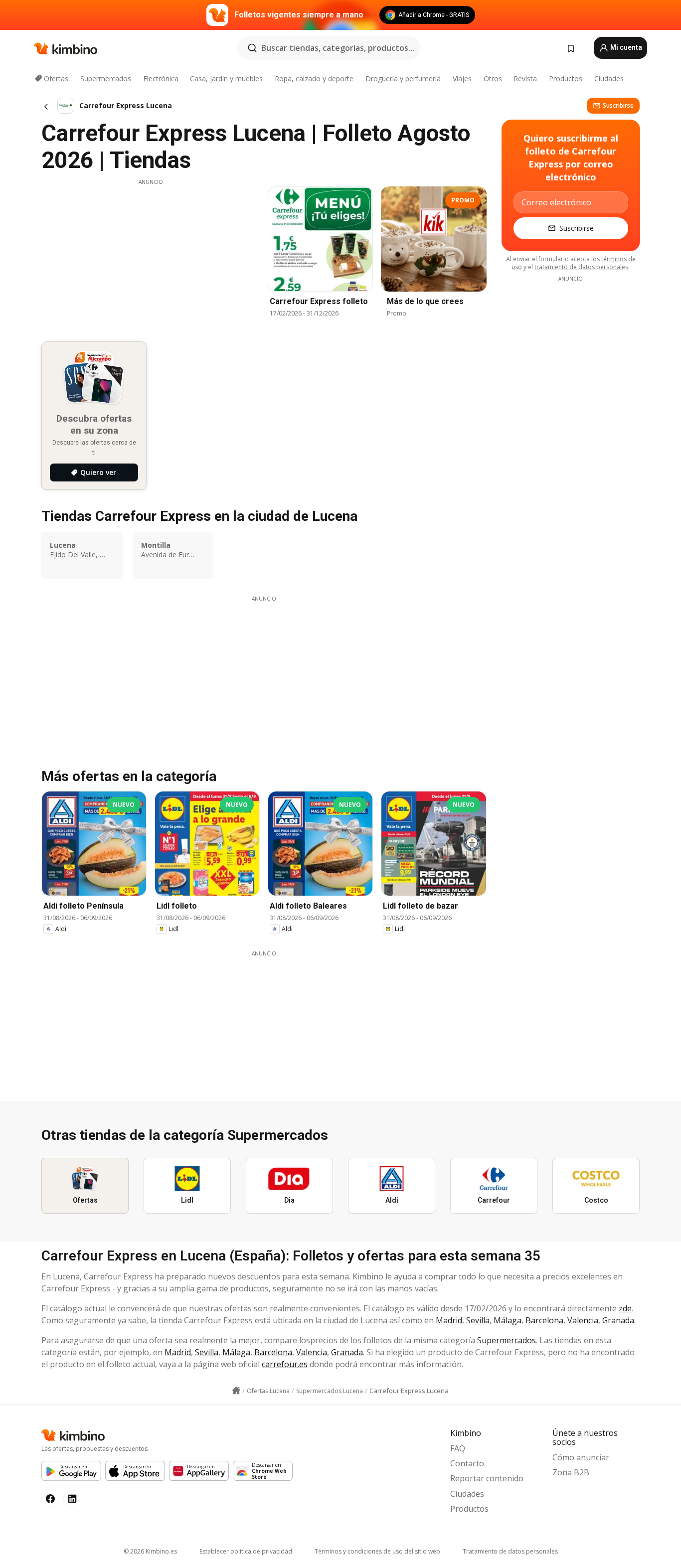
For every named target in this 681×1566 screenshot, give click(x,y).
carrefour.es (285, 1364)
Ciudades (609, 78)
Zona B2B (570, 1472)
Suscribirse (618, 105)
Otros (493, 78)
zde (625, 1308)
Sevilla (478, 1320)
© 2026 (150, 1551)
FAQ (457, 1448)
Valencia (582, 1320)
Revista (525, 78)
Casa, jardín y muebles (226, 78)
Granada (618, 1320)
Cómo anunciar (580, 1457)
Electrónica (160, 78)
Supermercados (105, 78)
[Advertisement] (150, 255)
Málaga (507, 1320)
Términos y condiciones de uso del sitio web (377, 1551)
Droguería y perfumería (403, 78)
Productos (565, 78)
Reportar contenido (486, 1478)
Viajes (462, 78)
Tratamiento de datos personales (510, 1551)
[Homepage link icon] (236, 1391)
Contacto (467, 1463)
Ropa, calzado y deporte (314, 78)
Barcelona (544, 1320)
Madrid (449, 1320)
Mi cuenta (625, 47)
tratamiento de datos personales (581, 267)
